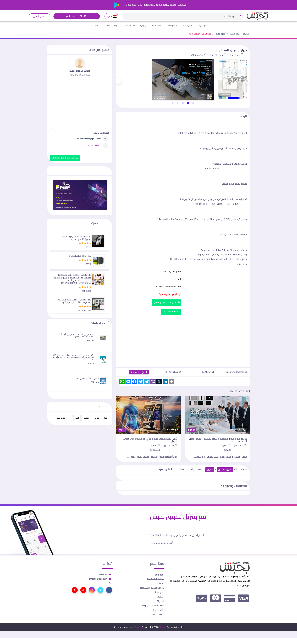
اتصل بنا (94, 25)
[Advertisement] (183, 340)
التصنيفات (188, 25)
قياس (96, 418)
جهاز (105, 418)
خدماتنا (160, 583)
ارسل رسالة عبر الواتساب (165, 302)
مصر (110, 16)
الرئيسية (202, 25)
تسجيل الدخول (39, 16)
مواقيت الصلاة (111, 25)
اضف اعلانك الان (74, 16)
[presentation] (248, 81)
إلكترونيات (235, 34)
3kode (162, 627)
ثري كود (137, 627)
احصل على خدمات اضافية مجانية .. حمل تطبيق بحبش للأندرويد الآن (154, 5)
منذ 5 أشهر (238, 445)
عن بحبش (159, 574)
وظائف (86, 418)
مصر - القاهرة (217, 55)
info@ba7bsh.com (98, 579)
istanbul (103, 574)
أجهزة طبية (221, 34)
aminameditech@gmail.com (89, 138)
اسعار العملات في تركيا (151, 25)
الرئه (77, 418)
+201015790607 (171, 311)
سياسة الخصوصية (155, 579)
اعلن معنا (159, 592)
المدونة (173, 25)
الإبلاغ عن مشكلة (138, 372)
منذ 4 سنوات (197, 55)
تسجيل (209, 469)
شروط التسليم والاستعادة (152, 588)
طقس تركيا (129, 25)
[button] (193, 103)
